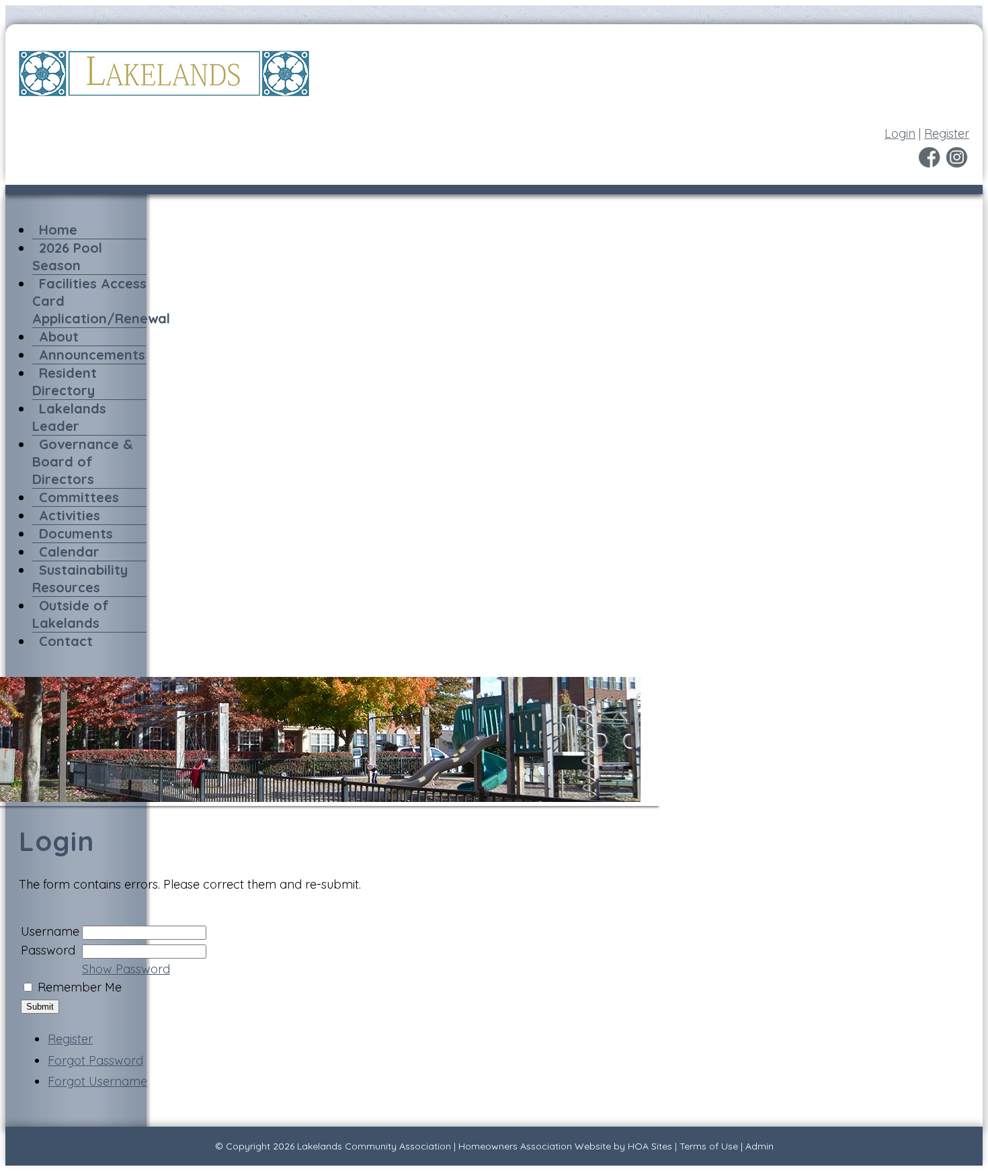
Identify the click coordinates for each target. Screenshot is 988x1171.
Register (946, 133)
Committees (79, 497)
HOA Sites (650, 1146)
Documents (76, 533)
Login (899, 133)
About (59, 336)
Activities (69, 515)
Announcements (92, 354)
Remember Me (80, 987)
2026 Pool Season (67, 256)
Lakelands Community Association (374, 1146)
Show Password (126, 969)
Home (58, 229)
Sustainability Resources (80, 578)
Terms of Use (709, 1146)
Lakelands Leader (69, 417)
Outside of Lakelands (70, 614)
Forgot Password (95, 1060)
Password (48, 950)
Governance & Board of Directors (82, 461)
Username (50, 931)
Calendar (69, 551)
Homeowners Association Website (534, 1146)
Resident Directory (64, 381)
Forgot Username (97, 1081)
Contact (66, 641)
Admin (759, 1146)
